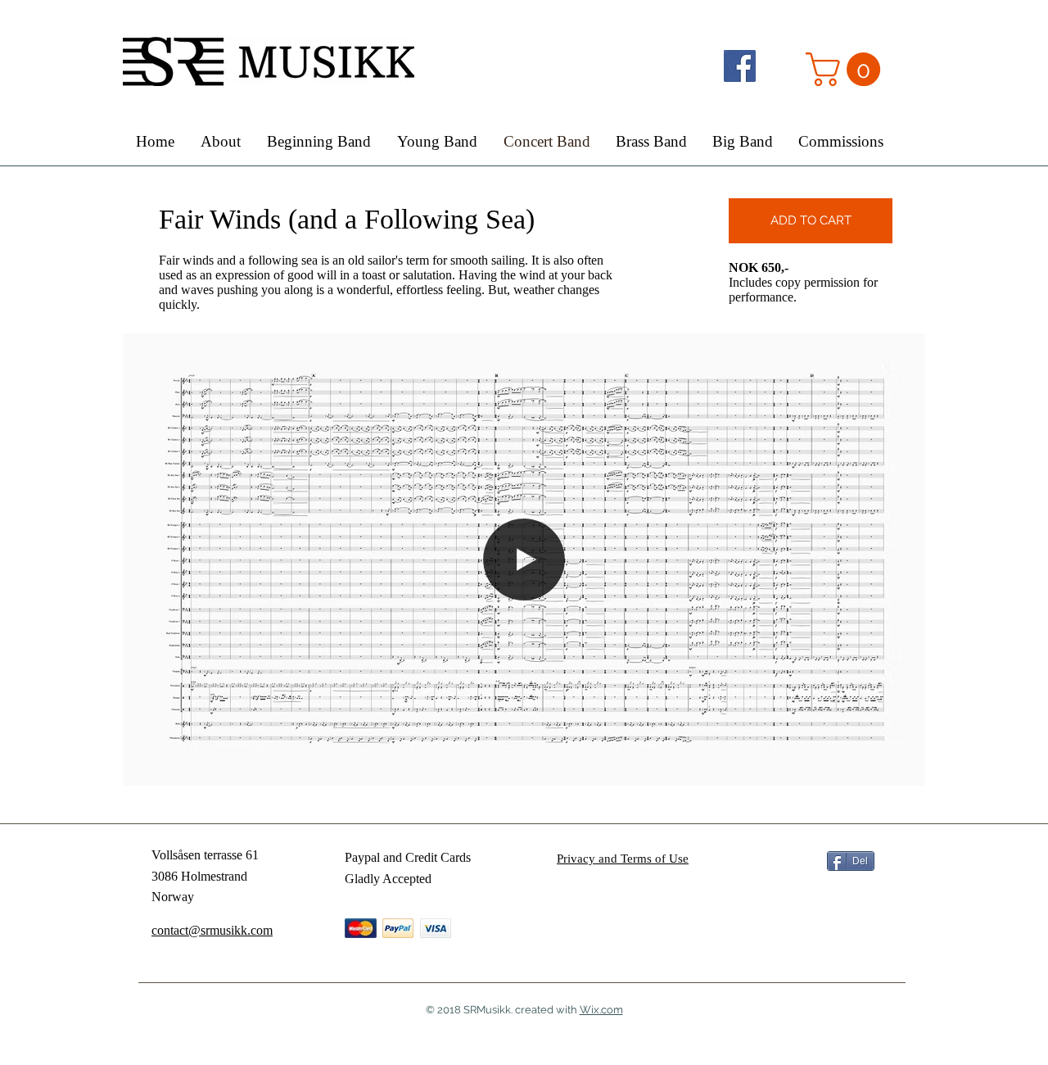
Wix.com (601, 1010)
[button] (847, 69)
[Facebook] (740, 66)
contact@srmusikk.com (212, 930)
